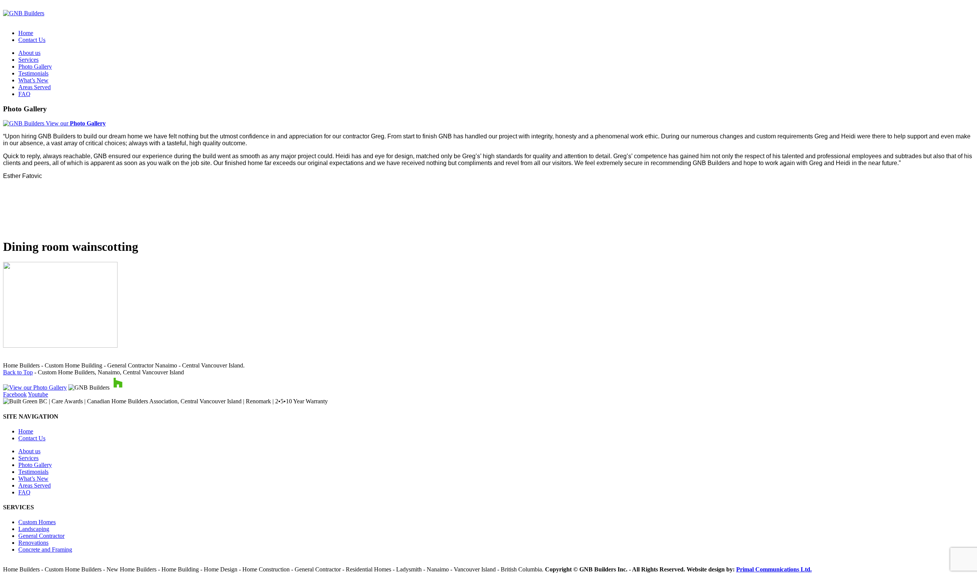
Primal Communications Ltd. (774, 569)
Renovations (33, 542)
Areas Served (34, 87)
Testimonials (33, 73)
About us (29, 53)
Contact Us (31, 40)
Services (28, 59)
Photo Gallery (35, 66)
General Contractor (41, 536)
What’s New (33, 80)
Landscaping (33, 529)
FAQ (24, 94)
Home (25, 33)
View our (75, 123)
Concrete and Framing (45, 549)
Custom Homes (37, 522)
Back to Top (18, 372)
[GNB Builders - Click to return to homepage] (23, 13)
